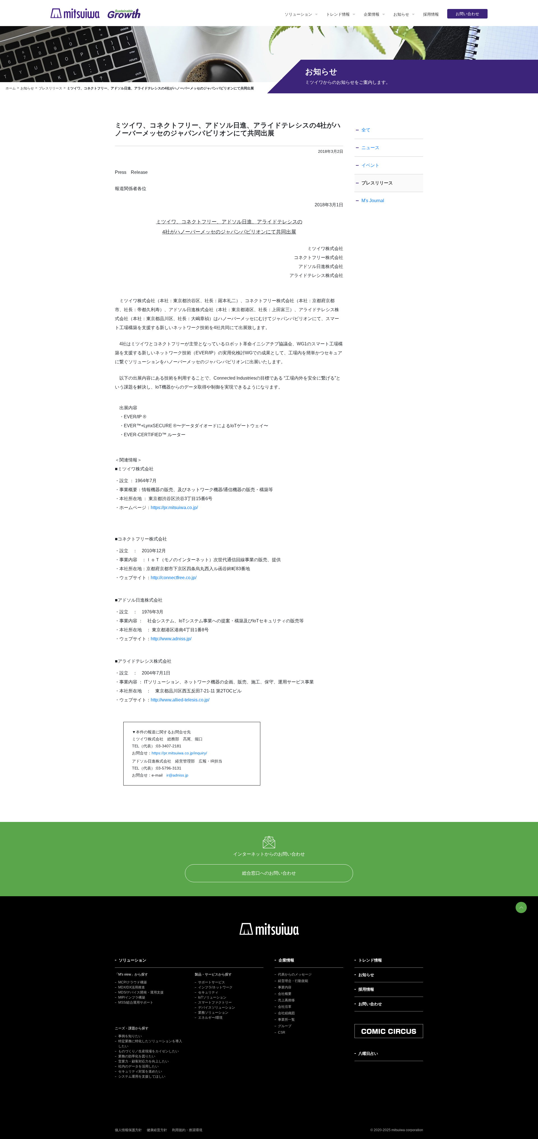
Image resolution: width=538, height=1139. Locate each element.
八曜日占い (368, 1053)
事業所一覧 (286, 1020)
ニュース (370, 147)
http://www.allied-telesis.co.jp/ (180, 699)
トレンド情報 (338, 14)
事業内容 (284, 987)
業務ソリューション (213, 1013)
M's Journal (372, 200)
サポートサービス (211, 982)
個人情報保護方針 (128, 1130)
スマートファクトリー (215, 1002)
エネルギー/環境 (210, 1018)
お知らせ (401, 14)
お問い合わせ (467, 13)
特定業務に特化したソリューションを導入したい (150, 1043)
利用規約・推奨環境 (187, 1130)
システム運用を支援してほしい (141, 1076)
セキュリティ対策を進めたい (140, 1071)
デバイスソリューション (216, 1007)
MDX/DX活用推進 (131, 987)
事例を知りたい (130, 1036)
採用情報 (431, 14)
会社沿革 (284, 1007)
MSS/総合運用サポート (135, 1002)
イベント (370, 165)
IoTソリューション (212, 997)
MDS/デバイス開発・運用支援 (141, 992)
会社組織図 (286, 1013)
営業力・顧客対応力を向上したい (143, 1061)
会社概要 (284, 994)
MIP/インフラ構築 (131, 997)
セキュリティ (208, 992)
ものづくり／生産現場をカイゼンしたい (148, 1051)
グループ (284, 1026)
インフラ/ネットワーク (215, 987)
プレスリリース (377, 183)
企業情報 (371, 14)
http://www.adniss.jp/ (171, 638)
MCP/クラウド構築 (132, 982)
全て (365, 130)
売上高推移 (286, 1000)
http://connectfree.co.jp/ (173, 577)
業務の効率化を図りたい (136, 1056)
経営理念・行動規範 (293, 981)
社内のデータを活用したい (138, 1066)
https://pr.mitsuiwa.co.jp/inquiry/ (179, 753)
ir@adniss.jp (177, 775)
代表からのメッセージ (295, 974)
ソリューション (298, 14)
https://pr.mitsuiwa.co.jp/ (174, 507)
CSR (281, 1032)
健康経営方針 (157, 1130)
